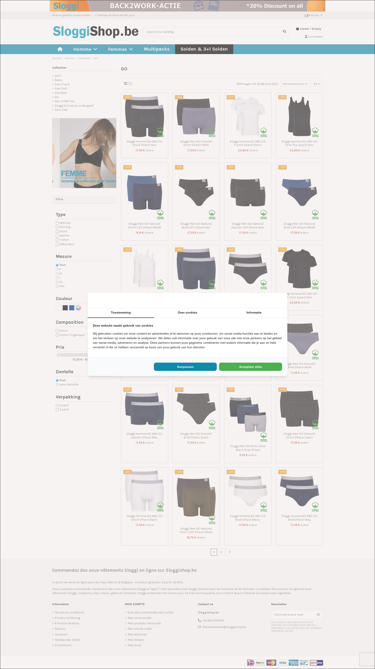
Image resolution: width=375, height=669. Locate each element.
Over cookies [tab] (187, 312)
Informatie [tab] (254, 312)
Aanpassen (185, 366)
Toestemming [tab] (121, 312)
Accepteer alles (250, 366)
